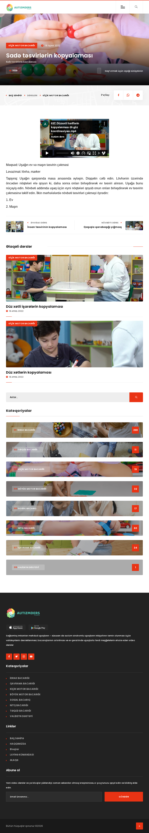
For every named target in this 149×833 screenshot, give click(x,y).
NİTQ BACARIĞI (19, 705)
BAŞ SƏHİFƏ (15, 95)
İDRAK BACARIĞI (19, 678)
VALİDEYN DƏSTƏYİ (21, 716)
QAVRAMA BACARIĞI (22, 683)
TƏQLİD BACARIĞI (20, 710)
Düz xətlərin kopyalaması (28, 372)
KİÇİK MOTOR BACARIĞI (22, 45)
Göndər (124, 796)
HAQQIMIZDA (18, 743)
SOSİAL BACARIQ (20, 699)
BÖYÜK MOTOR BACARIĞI (25, 694)
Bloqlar (14, 749)
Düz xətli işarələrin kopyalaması (34, 306)
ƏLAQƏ (14, 760)
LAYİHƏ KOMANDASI (22, 754)
